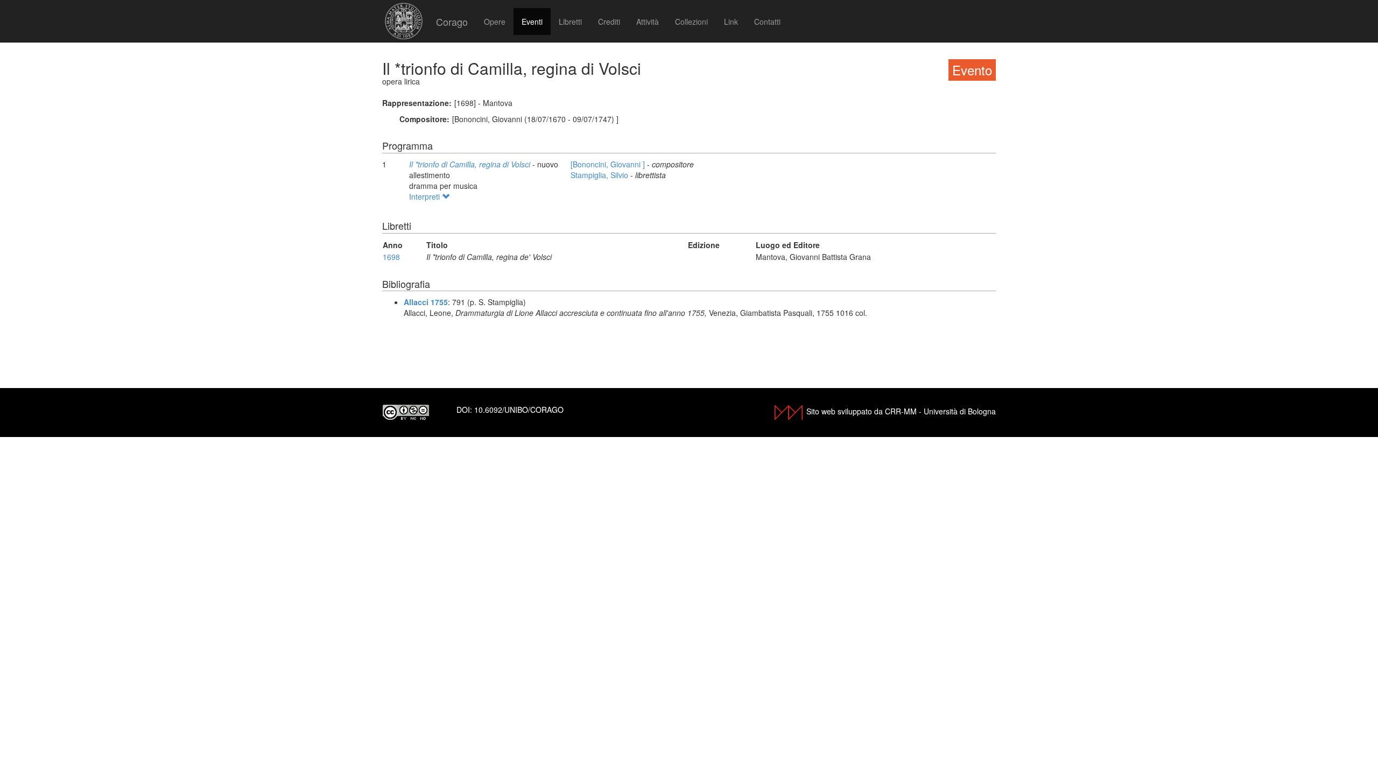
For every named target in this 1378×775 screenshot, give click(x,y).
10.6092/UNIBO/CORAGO (519, 409)
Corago (452, 22)
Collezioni (691, 21)
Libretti (570, 21)
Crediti (609, 21)
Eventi (532, 21)
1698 (391, 256)
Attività (647, 21)
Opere (494, 21)
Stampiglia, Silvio (600, 175)
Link (731, 21)
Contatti (767, 21)
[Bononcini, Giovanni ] (609, 164)
